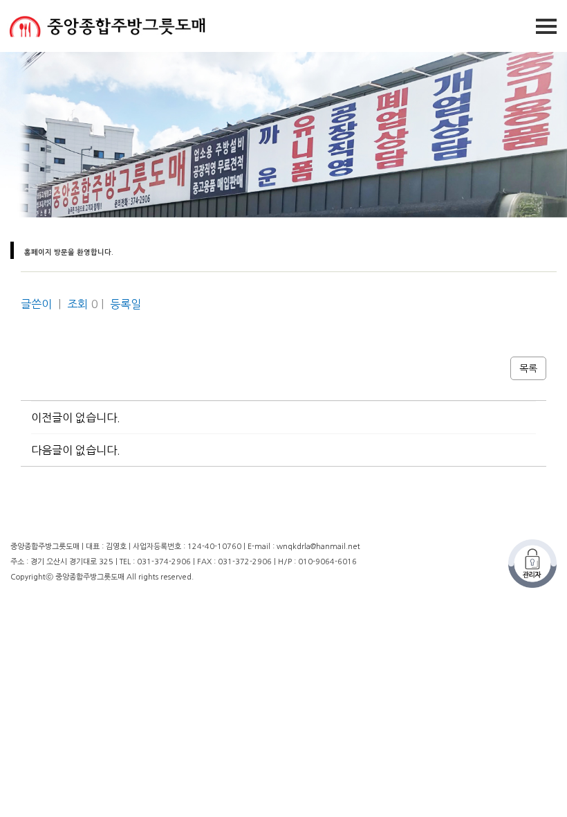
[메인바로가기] (103, 25)
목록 (528, 368)
